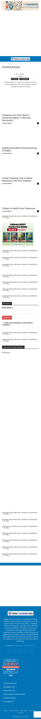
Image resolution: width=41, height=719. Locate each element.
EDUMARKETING (9, 687)
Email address (7, 308)
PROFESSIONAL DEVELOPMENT (14, 694)
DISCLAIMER (23, 710)
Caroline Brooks (7, 123)
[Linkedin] (15, 651)
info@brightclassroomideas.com (25, 645)
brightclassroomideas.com (11, 667)
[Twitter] (26, 651)
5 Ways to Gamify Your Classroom (18, 208)
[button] (3, 59)
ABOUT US (32, 710)
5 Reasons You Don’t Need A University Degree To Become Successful (16, 118)
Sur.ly (15, 671)
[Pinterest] (20, 651)
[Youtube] (32, 651)
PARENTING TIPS (9, 691)
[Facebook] (9, 651)
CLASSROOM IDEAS (10, 683)
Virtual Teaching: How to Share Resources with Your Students (17, 179)
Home (4, 64)
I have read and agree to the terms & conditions (17, 324)
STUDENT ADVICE (9, 698)
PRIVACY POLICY (14, 710)
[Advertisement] (20, 33)
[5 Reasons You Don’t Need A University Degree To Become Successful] (20, 103)
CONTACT (21, 713)
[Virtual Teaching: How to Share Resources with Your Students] (20, 167)
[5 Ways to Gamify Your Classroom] (20, 197)
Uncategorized (8, 702)
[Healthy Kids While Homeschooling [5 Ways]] (20, 136)
